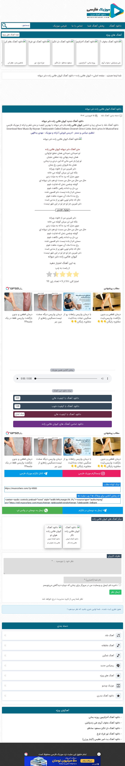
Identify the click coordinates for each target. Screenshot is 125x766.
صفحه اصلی (98, 75)
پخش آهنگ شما (95, 26)
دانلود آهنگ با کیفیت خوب (47, 406)
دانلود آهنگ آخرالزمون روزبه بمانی (104, 717)
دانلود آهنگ (115, 26)
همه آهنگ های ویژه (10, 34)
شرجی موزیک (60, 26)
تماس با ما (77, 26)
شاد (105, 125)
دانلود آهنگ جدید (75, 121)
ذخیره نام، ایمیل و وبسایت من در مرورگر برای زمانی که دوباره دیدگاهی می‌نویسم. (80, 585)
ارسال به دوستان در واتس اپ (30, 510)
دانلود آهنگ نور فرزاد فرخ (108, 734)
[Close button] (99, 754)
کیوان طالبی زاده (83, 75)
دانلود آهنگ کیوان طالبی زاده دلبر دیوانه (103, 109)
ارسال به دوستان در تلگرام (90, 510)
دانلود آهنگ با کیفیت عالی (47, 398)
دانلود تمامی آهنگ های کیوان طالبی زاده (62, 424)
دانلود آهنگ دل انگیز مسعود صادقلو (103, 728)
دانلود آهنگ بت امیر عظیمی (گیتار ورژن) (101, 739)
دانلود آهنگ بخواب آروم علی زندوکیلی (102, 723)
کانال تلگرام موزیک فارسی (31, 473)
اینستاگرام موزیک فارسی (89, 473)
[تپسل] (26, 754)
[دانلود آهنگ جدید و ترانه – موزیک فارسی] (104, 19)
